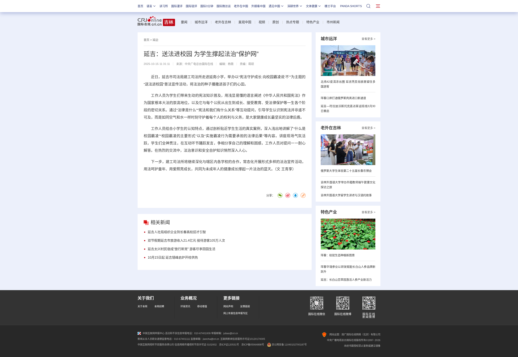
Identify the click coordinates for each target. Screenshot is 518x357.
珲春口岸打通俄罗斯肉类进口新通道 (343, 98)
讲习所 (163, 6)
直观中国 (244, 22)
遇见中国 (274, 6)
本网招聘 (159, 306)
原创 (275, 22)
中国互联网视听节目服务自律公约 (156, 344)
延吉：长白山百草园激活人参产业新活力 (346, 279)
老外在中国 (241, 6)
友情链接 (245, 306)
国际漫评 (177, 6)
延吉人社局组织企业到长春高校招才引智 (177, 232)
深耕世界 (293, 6)
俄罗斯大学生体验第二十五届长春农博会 (346, 170)
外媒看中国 (258, 6)
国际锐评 (191, 6)
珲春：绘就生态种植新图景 (338, 255)
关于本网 (142, 306)
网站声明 (228, 306)
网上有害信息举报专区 (235, 313)
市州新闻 (333, 22)
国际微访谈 (224, 6)
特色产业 (312, 22)
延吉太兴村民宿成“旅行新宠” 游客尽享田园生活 (181, 249)
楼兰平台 (330, 6)
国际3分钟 (206, 6)
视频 (262, 22)
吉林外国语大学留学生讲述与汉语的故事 (346, 195)
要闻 (184, 22)
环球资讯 (185, 306)
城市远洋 (201, 22)
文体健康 (311, 6)
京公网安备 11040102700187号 (289, 344)
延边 (155, 39)
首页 (140, 6)
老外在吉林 (223, 22)
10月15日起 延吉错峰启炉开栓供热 (173, 257)
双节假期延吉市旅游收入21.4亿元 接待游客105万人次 (186, 240)
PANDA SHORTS (351, 6)
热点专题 (292, 22)
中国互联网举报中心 (154, 333)
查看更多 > (368, 38)
